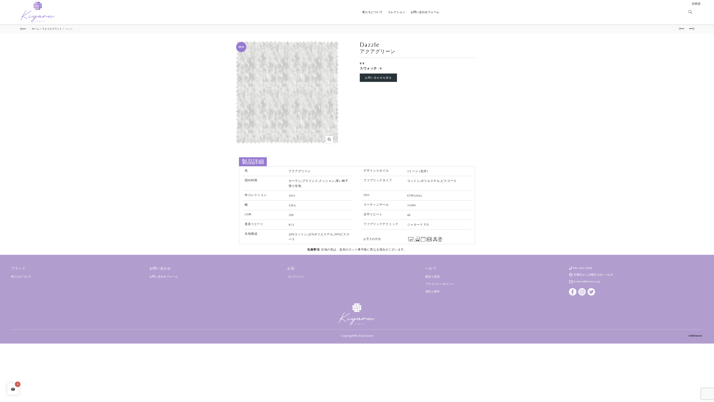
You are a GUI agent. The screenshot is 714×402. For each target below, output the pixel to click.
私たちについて (372, 12)
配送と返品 (432, 276)
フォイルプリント (52, 28)
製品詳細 (253, 161)
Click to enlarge (328, 139)
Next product (690, 29)
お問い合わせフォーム (425, 12)
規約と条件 (432, 291)
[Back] (23, 29)
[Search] (690, 12)
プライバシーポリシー (439, 283)
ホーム (35, 28)
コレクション (396, 12)
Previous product (681, 29)
